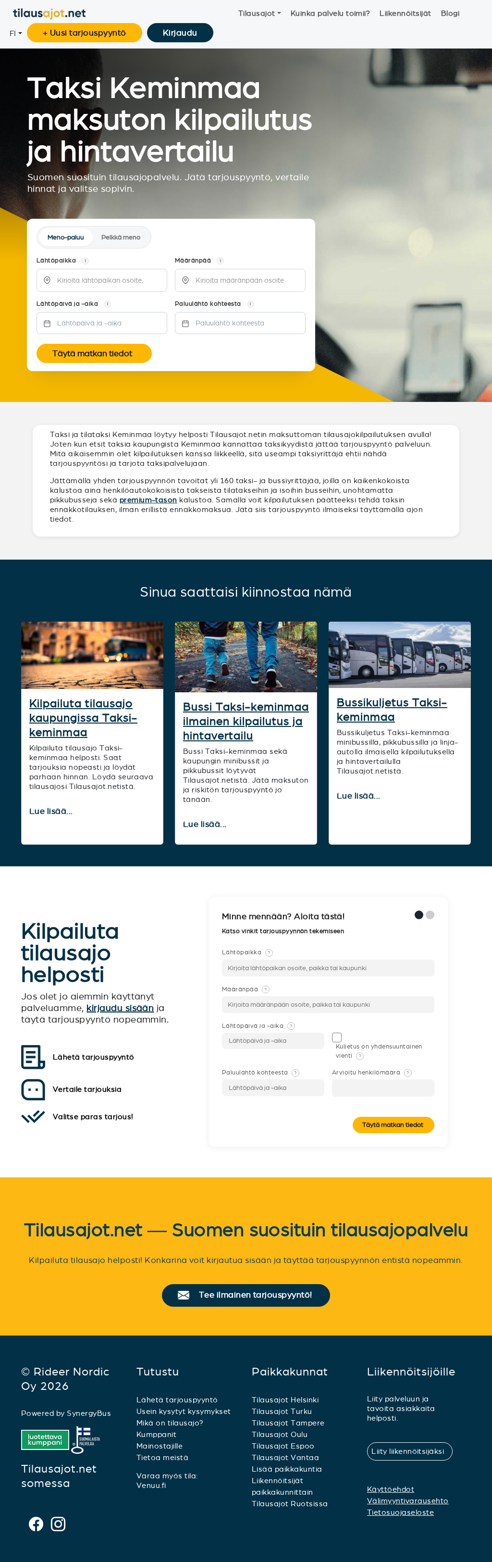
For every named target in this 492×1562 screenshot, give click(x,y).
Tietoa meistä (162, 1457)
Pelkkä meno (120, 237)
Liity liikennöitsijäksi (411, 1451)
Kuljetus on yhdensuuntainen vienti (379, 1051)
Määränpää (244, 989)
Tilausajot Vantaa (285, 1457)
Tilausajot (256, 13)
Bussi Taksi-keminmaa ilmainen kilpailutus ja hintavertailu (246, 721)
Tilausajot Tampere (288, 1423)
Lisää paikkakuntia (287, 1469)
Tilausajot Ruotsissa (290, 1504)
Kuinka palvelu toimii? (330, 13)
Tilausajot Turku (282, 1411)
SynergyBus (89, 1413)
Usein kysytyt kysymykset (183, 1411)
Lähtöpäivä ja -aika (257, 1026)
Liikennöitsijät (405, 13)
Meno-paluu (66, 237)
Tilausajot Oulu (280, 1434)
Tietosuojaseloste (400, 1512)
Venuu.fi (151, 1485)
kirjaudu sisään (120, 1008)
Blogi (450, 13)
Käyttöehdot (390, 1489)
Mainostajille (159, 1446)
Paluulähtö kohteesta (259, 1072)
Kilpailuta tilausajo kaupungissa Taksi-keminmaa (83, 717)
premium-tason (148, 500)
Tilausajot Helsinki (285, 1400)
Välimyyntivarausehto (408, 1501)
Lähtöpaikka (246, 952)
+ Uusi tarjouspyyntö (84, 32)
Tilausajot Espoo (283, 1446)
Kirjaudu (180, 32)
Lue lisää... (52, 811)
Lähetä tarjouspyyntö (177, 1400)
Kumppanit (156, 1434)
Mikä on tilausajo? (170, 1423)
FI (13, 33)
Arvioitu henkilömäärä (370, 1072)
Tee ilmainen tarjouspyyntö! (260, 1295)
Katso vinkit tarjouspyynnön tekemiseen (284, 931)
